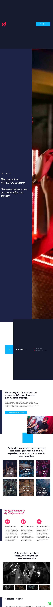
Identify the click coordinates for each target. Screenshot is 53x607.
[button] (43, 24)
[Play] (26, 573)
